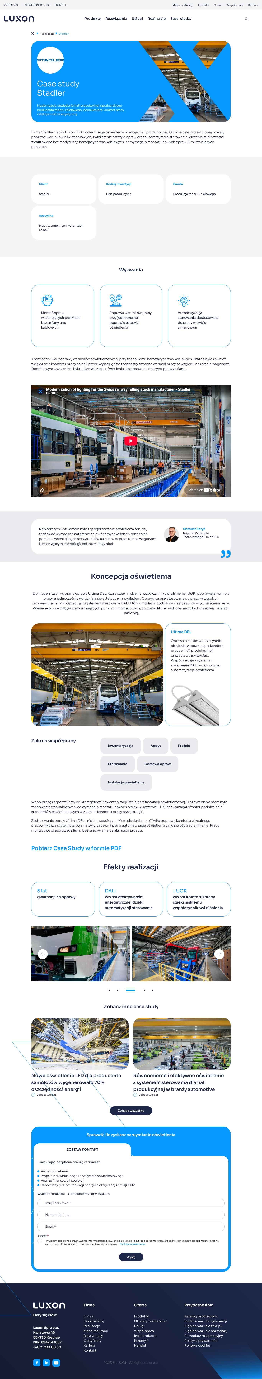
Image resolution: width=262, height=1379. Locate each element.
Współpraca (234, 5)
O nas (218, 5)
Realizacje (157, 19)
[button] (43, 954)
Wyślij (131, 1257)
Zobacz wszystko (131, 1111)
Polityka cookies (198, 1346)
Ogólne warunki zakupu (204, 1326)
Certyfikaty (92, 1341)
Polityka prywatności (132, 1244)
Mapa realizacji (182, 5)
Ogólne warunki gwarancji (206, 1321)
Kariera (253, 5)
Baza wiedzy (181, 19)
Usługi (137, 19)
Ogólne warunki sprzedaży (206, 1331)
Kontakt (203, 5)
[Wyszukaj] (246, 19)
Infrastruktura (37, 5)
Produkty (93, 19)
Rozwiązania (116, 19)
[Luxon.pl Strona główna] (19, 19)
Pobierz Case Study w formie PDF (76, 848)
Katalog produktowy (201, 1316)
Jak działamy (94, 1321)
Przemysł (11, 5)
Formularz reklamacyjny (204, 1336)
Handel (61, 5)
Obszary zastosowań (150, 1321)
